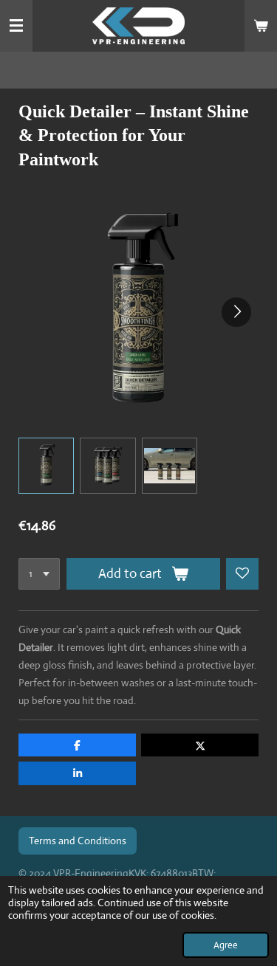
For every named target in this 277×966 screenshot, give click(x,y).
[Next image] (236, 312)
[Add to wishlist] (242, 574)
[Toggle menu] (16, 26)
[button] (46, 465)
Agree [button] (225, 945)
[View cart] (260, 26)
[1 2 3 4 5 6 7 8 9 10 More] (39, 574)
